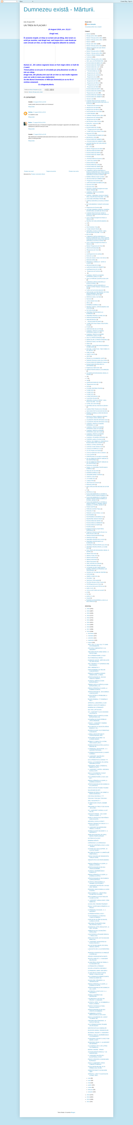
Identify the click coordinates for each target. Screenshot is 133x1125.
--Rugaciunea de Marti (92, 87)
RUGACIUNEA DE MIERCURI (94, 63)
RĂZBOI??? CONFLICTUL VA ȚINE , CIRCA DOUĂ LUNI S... (97, 742)
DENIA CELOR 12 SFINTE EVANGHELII (97, 339)
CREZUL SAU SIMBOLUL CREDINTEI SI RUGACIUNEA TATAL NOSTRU (97, 442)
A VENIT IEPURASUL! (92, 396)
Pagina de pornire (51, 171)
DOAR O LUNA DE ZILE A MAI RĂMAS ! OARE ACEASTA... (98, 818)
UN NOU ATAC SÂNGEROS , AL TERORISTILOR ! (96, 981)
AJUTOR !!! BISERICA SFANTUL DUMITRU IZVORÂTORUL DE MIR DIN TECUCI (97, 210)
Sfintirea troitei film (91, 557)
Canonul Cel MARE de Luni (93, 448)
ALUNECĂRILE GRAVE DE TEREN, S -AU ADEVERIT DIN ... (98, 963)
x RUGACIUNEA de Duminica (94, 158)
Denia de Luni (90, 256)
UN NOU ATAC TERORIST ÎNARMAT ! (98, 904)
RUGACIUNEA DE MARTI (93, 79)
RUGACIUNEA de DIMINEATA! (94, 523)
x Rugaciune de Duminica (93, 180)
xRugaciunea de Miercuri (93, 109)
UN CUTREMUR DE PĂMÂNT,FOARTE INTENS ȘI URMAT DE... (98, 977)
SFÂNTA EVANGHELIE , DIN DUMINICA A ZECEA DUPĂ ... (98, 692)
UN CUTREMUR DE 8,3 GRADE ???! (98, 759)
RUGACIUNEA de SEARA (93, 524)
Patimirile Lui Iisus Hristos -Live (94, 513)
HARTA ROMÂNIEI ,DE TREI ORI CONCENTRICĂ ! (96, 670)
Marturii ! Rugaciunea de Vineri (94, 246)
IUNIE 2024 (89, 352)
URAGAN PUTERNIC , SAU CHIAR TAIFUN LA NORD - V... (97, 814)
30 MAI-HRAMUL (91, 113)
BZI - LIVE (89, 146)
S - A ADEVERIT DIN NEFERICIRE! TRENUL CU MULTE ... (97, 828)
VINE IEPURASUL (91, 319)
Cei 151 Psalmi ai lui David (93, 450)
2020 (88, 622)
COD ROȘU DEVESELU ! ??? (96, 796)
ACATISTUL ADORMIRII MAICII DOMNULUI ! (96, 871)
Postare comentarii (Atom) (38, 174)
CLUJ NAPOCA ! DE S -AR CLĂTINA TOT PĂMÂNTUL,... (97, 1046)
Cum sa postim (90, 454)
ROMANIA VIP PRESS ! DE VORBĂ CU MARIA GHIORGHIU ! (98, 793)
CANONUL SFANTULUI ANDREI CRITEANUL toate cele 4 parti (95, 431)
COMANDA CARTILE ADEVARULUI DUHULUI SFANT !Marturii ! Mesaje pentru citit (97, 287)
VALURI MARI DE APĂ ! (94, 790)
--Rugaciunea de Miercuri (93, 83)
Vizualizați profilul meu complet (93, 27)
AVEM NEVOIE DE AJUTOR (93, 329)
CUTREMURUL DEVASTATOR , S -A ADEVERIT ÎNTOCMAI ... (97, 749)
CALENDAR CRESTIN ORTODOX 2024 (97, 420)
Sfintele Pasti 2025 (91, 553)
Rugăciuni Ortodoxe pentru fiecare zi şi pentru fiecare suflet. (96, 532)
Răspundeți (31, 106)
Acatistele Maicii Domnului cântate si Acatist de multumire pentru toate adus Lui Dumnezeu (97, 102)
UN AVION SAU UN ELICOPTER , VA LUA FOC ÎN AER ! (97, 849)
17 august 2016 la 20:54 (39, 122)
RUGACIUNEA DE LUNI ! (93, 67)
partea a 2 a (89, 596)
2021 (88, 620)
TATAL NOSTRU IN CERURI (93, 563)
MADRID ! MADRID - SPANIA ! (96, 1049)
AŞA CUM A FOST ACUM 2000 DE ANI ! (96, 411)
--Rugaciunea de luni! (92, 81)
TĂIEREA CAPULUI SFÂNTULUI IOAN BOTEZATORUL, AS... (98, 685)
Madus (30, 122)
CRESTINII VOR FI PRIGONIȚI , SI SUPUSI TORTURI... (97, 1021)
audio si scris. (90, 588)
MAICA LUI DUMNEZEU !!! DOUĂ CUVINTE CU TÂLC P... (97, 773)
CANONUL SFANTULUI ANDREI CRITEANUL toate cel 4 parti (95, 427)
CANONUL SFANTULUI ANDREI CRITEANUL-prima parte (95, 434)
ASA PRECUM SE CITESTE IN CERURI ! (97, 405)
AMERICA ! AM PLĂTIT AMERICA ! (97, 705)
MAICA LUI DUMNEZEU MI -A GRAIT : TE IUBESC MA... (98, 1017)
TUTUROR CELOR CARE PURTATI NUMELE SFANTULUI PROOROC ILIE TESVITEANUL (96, 569)
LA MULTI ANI (90, 480)
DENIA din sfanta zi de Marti (93, 297)
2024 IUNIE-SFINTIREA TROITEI (95, 198)
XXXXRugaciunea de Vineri (93, 584)
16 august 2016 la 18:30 (39, 102)
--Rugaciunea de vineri (92, 73)
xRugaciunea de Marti (92, 107)
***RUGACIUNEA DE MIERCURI (95, 135)
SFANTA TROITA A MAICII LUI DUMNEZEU (97, 369)
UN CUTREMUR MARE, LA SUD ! (97, 655)
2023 (88, 615)
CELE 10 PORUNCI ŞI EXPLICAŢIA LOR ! (97, 278)
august (90, 642)
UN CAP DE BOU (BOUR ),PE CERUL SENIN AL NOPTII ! (98, 946)
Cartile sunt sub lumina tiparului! (94, 290)
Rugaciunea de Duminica (93, 207)
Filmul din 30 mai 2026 (92, 470)
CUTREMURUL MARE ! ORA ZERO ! (97, 970)
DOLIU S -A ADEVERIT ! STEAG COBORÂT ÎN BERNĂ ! (96, 1063)
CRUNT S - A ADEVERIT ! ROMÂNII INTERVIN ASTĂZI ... (97, 723)
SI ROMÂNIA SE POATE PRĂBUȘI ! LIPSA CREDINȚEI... (97, 720)
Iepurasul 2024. (90, 186)
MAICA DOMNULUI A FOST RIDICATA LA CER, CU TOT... (98, 897)
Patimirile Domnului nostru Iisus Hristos (96, 360)
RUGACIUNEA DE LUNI (92, 164)
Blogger (73, 1112)
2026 (88, 608)
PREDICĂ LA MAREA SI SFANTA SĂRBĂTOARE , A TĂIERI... (96, 674)
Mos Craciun (89, 125)
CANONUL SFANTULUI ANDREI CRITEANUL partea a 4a (95, 335)
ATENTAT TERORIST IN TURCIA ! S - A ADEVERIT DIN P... (98, 824)
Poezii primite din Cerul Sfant (94, 111)
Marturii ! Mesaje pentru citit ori (94, 59)
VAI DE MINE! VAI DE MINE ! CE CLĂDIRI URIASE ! (96, 738)
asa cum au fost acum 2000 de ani (95, 586)
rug (87, 380)
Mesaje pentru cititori (38, 92)
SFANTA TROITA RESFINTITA (94, 535)
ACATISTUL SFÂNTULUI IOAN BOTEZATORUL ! (96, 681)
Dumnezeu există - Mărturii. (59, 9)
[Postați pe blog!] (47, 90)
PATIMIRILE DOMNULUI (92, 304)
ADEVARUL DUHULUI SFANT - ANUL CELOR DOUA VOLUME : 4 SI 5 (96, 231)
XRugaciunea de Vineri (92, 250)
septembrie (91, 640)
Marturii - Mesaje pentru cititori (94, 53)
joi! (87, 592)
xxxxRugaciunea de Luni (93, 269)
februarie (90, 1089)
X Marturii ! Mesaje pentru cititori (94, 115)
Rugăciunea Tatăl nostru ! (93, 367)
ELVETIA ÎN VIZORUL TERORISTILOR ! (98, 1030)
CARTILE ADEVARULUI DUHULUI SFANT (97, 200)
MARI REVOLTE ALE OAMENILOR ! (97, 1028)
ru (87, 378)
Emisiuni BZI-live (90, 162)
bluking (30, 112)
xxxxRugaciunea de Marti (93, 168)
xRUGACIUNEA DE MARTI (93, 150)
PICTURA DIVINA (91, 310)
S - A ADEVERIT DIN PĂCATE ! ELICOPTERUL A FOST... (96, 1056)
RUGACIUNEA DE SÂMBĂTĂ (94, 96)
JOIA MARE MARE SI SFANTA (94, 474)
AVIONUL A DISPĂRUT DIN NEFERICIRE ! (95, 995)
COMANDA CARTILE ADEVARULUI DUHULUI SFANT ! (95, 282)
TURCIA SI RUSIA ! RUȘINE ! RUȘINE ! (98, 788)
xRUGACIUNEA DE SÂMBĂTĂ (94, 178)
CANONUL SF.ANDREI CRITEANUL (96, 437)
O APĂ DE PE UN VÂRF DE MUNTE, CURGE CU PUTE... (97, 920)
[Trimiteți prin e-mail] (46, 90)
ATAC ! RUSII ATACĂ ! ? (94, 800)
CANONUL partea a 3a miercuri (94, 439)
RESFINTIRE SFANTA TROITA (94, 519)
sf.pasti (88, 598)
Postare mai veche (74, 171)
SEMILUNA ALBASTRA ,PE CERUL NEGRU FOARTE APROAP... (97, 835)
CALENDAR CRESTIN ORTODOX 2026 (97, 421)
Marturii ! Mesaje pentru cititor (94, 45)
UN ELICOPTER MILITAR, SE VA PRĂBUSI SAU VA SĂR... (96, 1067)
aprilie (90, 1085)
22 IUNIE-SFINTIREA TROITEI (94, 388)
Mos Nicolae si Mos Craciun (93, 121)
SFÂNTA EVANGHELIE (92, 317)
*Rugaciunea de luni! (92, 119)
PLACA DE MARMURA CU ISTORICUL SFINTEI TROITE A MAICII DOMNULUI (96, 494)
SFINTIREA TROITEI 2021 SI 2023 (95, 539)
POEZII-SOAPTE (90, 507)
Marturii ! (88, 41)
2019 (88, 624)
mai (89, 1083)
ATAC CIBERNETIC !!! (93, 667)
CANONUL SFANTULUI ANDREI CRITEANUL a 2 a (95, 424)
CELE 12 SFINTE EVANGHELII (94, 337)
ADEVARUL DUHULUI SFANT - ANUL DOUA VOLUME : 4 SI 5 (96, 401)
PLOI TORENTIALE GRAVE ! (95, 658)
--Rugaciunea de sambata (93, 75)
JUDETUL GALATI (91, 476)
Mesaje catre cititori (91, 44)
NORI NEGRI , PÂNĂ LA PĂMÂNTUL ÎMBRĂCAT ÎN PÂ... (97, 766)
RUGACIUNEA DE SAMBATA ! (94, 95)
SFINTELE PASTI (91, 537)
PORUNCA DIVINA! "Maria (93, 509)
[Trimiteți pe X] (49, 90)
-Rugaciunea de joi (91, 384)
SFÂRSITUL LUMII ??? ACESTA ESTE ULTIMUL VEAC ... (98, 1074)
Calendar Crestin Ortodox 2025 (94, 446)
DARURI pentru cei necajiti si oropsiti (96, 456)
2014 (88, 1097)
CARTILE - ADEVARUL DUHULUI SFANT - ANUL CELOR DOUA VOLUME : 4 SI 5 (97, 196)
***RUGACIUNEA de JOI (92, 71)
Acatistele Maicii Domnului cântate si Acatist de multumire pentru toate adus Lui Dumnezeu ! (97, 214)
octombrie (91, 638)
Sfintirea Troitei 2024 (91, 555)
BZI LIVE (88, 234)
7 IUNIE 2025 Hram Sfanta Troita (95, 131)
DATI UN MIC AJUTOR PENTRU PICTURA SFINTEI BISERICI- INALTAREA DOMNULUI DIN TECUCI (97, 293)
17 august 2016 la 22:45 (39, 134)
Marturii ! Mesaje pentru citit (93, 51)
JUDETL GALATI (90, 354)
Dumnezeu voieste (91, 465)
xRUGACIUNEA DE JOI (92, 265)
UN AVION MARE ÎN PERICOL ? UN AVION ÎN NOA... (97, 1052)
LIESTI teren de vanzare (92, 482)
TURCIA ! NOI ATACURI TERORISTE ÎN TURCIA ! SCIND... (98, 857)
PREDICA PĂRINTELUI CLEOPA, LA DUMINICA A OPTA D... (97, 875)
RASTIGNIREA (90, 515)
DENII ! (88, 343)
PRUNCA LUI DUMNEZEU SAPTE (95, 358)
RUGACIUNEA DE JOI (92, 69)
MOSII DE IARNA (91, 260)
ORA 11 (88, 303)
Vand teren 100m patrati (92, 580)
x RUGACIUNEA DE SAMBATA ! (94, 141)
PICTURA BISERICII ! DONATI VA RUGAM (97, 204)
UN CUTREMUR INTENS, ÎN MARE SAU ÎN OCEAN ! (97, 1025)
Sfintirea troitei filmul (91, 559)
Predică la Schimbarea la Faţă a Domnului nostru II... (96, 1006)
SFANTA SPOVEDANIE (92, 248)
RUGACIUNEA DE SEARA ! (93, 521)
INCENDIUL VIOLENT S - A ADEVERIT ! (98, 1032)
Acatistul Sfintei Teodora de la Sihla (95, 409)
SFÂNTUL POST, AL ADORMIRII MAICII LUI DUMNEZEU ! (98, 1035)
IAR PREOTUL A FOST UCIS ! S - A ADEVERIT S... (97, 992)
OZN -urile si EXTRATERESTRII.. (95, 61)
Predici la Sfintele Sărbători (93, 55)
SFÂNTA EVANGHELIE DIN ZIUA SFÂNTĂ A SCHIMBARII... (96, 1010)
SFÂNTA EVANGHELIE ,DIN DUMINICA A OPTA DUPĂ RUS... (98, 879)
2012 (88, 1101)
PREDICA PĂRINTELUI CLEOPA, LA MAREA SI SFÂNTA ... (97, 864)
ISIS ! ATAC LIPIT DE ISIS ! (95, 709)
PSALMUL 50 (90, 511)
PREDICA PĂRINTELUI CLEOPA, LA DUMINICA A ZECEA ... (97, 689)
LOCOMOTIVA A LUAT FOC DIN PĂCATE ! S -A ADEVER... (96, 999)
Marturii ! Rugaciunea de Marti (94, 148)
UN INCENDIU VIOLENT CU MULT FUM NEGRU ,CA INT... (98, 1039)
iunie (89, 1080)
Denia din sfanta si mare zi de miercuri (96, 258)
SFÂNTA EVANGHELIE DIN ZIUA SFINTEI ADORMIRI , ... (96, 868)
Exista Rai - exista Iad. (92, 123)
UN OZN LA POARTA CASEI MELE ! (97, 968)
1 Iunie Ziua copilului (91, 160)
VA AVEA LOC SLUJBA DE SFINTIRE (96, 572)
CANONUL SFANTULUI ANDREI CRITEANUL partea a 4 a (95, 331)
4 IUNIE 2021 (90, 392)
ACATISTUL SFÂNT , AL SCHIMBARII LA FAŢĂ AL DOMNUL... (98, 1003)
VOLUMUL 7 (89, 578)
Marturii (30, 92)
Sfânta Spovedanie (91, 561)
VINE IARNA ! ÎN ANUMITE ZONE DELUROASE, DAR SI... (96, 924)
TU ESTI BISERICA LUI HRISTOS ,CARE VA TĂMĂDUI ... (97, 916)
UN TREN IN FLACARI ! (94, 838)
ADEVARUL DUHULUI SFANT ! (96, 821)
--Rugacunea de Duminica (93, 105)
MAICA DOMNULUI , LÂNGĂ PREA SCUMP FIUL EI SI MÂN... (97, 893)
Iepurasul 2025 (90, 133)
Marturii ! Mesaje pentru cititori (94, 38)
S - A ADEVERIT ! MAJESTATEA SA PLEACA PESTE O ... (97, 942)
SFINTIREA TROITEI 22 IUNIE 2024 (95, 315)
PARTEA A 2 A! (90, 492)
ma (87, 252)
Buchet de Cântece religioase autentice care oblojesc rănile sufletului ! (96, 417)
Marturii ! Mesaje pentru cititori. (94, 40)
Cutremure (89, 57)
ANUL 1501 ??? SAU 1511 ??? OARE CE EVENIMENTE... (98, 645)
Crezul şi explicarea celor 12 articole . (96, 452)
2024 (87, 386)
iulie (89, 1078)
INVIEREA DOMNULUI (92, 472)
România (88, 156)
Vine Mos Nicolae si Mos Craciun (95, 582)
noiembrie (91, 635)
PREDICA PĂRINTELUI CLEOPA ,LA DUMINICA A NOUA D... (97, 781)
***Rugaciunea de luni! (92, 85)
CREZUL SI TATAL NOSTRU (93, 444)
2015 (88, 1094)
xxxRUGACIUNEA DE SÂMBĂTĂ (95, 267)
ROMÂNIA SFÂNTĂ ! (93, 840)
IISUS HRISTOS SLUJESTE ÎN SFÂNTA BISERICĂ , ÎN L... (98, 727)
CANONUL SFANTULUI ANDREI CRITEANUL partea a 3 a (95, 276)
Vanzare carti (89, 99)
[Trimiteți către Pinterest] (53, 90)
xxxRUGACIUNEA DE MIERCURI (95, 182)
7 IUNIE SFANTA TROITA (93, 229)
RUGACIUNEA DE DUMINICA (94, 91)
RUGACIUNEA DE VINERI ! (93, 154)
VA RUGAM (89, 574)
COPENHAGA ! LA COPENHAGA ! (97, 843)
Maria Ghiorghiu (91, 24)
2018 (88, 627)
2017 (88, 629)
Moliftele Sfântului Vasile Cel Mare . (95, 176)
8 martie (88, 327)
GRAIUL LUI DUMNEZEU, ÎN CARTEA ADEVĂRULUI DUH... (98, 762)
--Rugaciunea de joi (91, 77)
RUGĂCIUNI (89, 526)
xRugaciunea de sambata (93, 117)
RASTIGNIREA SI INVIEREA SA (94, 517)
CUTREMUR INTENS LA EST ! (96, 913)
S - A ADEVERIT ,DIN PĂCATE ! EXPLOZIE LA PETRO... (96, 757)
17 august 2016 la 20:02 (39, 112)
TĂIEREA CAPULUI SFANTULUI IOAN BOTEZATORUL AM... (98, 716)
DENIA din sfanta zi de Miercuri (94, 341)
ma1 (87, 594)
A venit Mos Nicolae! (91, 398)
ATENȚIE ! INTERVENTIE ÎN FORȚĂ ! (97, 956)
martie (90, 1087)
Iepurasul (88, 299)
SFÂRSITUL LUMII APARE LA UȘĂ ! (97, 703)
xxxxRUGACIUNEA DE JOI (93, 382)
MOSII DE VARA (90, 484)
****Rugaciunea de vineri (93, 129)
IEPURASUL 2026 (91, 137)
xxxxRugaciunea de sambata (94, 254)
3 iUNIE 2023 (90, 390)
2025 (88, 611)
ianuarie (90, 1092)
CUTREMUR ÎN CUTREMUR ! (96, 966)
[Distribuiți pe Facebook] (51, 90)
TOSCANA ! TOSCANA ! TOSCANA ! (97, 798)
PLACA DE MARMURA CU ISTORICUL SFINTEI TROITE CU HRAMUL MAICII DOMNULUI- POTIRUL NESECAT (96, 503)
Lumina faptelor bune (92, 301)
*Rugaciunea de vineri (92, 93)
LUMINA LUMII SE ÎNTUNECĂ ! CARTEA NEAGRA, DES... (96, 734)
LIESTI (88, 356)
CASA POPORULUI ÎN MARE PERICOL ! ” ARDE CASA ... (98, 935)
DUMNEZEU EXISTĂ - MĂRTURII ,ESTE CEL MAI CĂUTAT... (98, 660)
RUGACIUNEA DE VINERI (93, 65)
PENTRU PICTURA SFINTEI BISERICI (96, 221)
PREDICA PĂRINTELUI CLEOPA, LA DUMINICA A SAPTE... (97, 984)
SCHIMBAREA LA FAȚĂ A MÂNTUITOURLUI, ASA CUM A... (97, 1014)
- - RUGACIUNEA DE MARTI (93, 321)
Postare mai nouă (28, 171)
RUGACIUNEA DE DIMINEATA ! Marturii (96, 362)
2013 (88, 1099)
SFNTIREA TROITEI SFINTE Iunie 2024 (96, 545)
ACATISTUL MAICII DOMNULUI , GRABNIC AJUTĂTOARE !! (96, 882)
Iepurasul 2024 (90, 184)
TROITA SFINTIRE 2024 (92, 565)
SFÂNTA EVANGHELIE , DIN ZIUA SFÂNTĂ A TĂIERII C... (97, 677)
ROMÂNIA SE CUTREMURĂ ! (96, 707)
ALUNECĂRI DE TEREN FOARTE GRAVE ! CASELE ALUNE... (97, 973)
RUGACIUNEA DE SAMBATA (94, 139)
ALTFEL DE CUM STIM (92, 403)
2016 (88, 631)
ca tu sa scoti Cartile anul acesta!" (95, 590)
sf (86, 223)
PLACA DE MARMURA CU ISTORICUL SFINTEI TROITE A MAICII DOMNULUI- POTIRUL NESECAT (96, 499)
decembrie (91, 633)
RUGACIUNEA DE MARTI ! (93, 89)
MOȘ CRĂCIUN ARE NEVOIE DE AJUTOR (97, 486)
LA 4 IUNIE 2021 (90, 478)
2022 (88, 617)
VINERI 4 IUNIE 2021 (92, 576)
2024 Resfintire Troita (92, 227)
